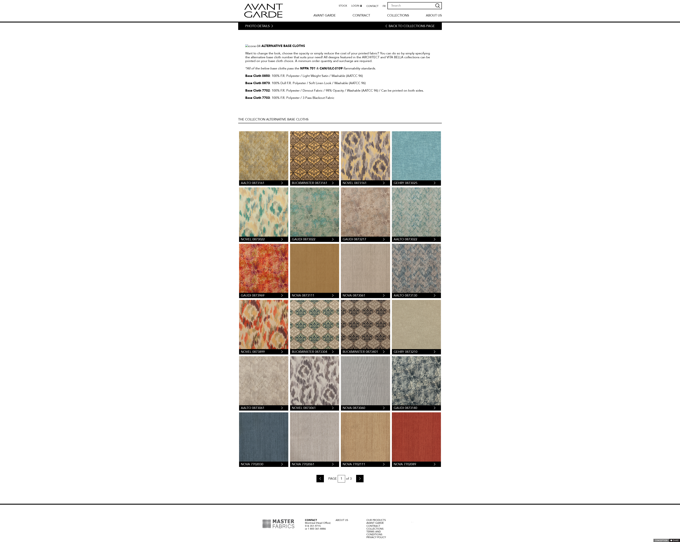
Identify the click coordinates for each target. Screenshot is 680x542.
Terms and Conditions (374, 533)
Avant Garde (324, 16)
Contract (361, 16)
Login (355, 5)
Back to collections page (412, 26)
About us (434, 16)
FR (384, 6)
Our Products (376, 520)
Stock (343, 5)
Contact (372, 6)
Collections (398, 16)
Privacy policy (376, 537)
